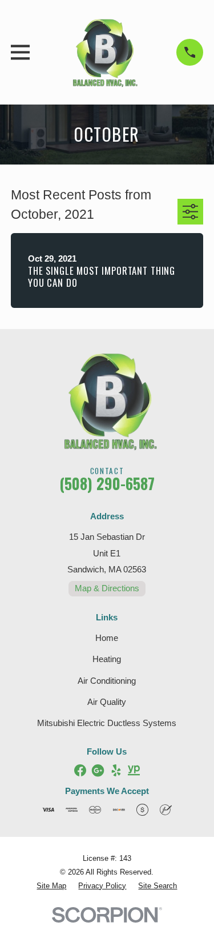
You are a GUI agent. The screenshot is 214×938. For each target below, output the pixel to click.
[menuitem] (51, 886)
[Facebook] (80, 770)
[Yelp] (116, 770)
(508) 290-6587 (107, 483)
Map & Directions (107, 588)
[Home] (103, 52)
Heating (106, 659)
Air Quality (106, 702)
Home (106, 638)
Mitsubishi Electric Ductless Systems (106, 723)
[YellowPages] (134, 770)
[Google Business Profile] (98, 770)
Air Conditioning (107, 681)
